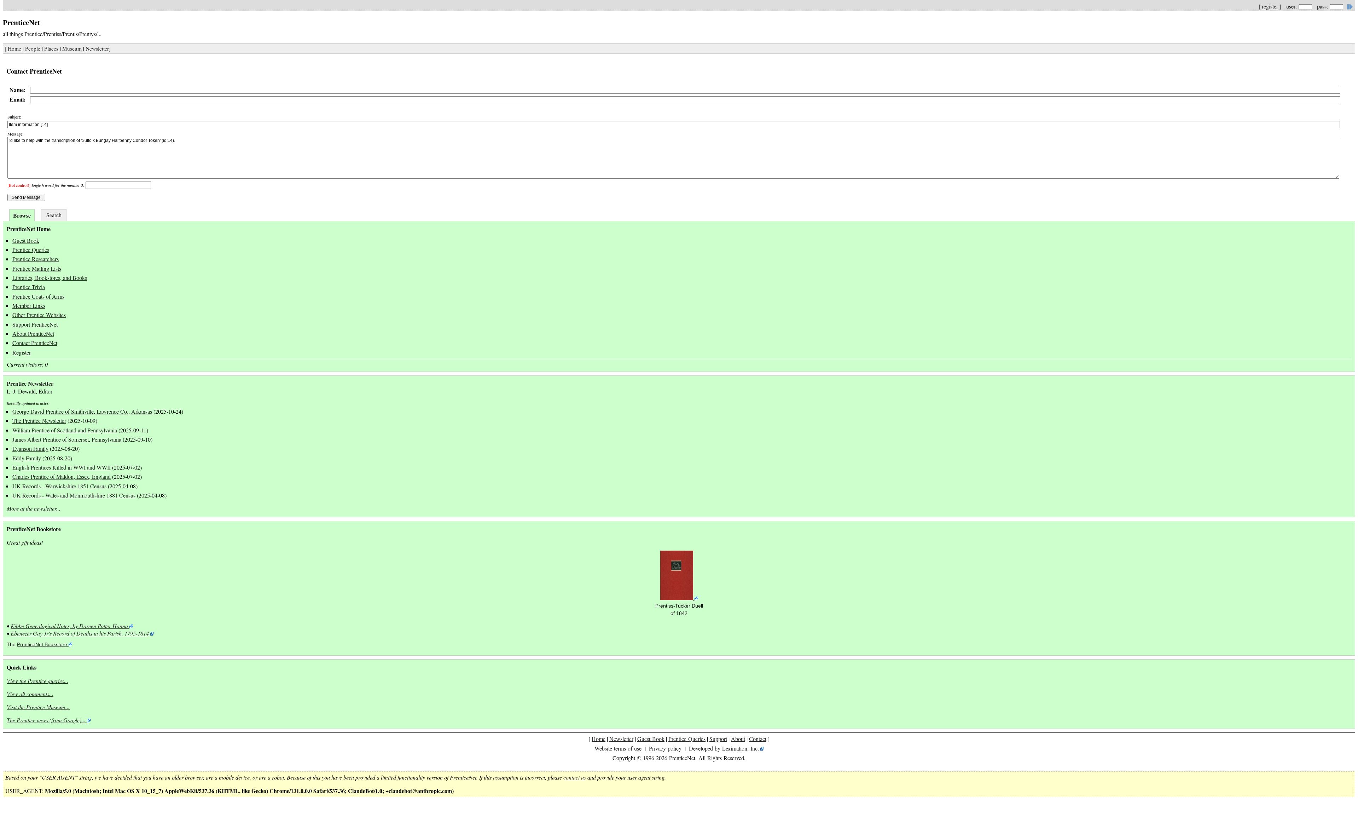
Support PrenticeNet (35, 324)
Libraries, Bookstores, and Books (49, 277)
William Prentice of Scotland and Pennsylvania (64, 430)
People (32, 48)
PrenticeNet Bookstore (42, 644)
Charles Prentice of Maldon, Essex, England (61, 476)
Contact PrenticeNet (34, 342)
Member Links (28, 305)
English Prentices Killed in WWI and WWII (61, 467)
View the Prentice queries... (37, 680)
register (1270, 6)
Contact (757, 738)
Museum (72, 48)
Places (51, 48)
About (738, 738)
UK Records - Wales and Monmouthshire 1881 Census (73, 495)
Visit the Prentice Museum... (38, 707)
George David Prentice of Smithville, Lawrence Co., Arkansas (82, 411)
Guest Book (25, 240)
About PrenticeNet (33, 333)
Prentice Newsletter (30, 383)
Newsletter (97, 48)
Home (14, 48)
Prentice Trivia (28, 287)
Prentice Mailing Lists (36, 268)
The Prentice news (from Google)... (46, 720)
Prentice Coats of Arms (38, 296)
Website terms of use (618, 748)
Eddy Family (26, 458)
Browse (22, 215)
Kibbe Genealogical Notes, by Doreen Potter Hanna (69, 626)
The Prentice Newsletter (39, 420)
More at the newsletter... (33, 508)
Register (21, 352)
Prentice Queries (30, 249)
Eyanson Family (30, 448)
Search (54, 215)
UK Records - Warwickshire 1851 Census (59, 486)
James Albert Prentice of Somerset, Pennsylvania (66, 439)
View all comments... (30, 693)
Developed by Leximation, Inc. (724, 748)
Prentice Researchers (35, 259)
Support (718, 738)
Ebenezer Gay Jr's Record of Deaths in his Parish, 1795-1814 (80, 633)
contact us (574, 777)
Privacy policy (665, 748)
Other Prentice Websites (39, 314)
